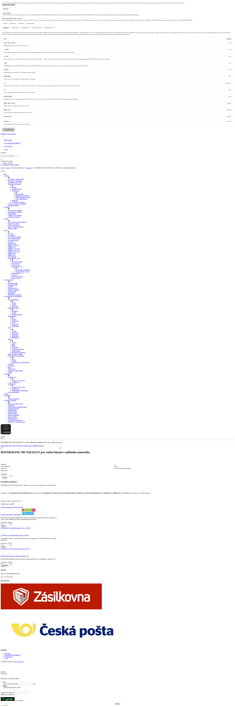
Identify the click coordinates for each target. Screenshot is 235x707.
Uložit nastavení (8, 129)
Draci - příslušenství (21, 199)
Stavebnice (7, 395)
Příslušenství (15, 326)
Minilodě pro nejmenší (14, 294)
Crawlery (10, 242)
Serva (9, 327)
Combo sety (15, 324)
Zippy (13, 344)
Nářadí (10, 372)
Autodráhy (7, 374)
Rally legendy (12, 243)
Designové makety (13, 205)
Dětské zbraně (12, 410)
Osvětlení (11, 364)
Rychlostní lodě (12, 285)
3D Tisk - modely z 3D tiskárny (17, 204)
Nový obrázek (19, 700)
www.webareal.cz (18, 661)
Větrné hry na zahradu (18, 202)
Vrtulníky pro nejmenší (14, 215)
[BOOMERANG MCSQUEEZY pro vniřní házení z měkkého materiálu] (117, 446)
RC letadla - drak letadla (15, 180)
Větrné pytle (11, 369)
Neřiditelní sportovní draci (23, 197)
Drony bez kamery (13, 223)
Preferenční (13, 23)
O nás (6, 149)
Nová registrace (11, 134)
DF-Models (15, 321)
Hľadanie (3, 152)
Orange (14, 303)
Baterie (10, 339)
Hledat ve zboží (7, 161)
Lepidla (14, 361)
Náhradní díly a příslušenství (20, 390)
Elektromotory (12, 316)
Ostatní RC (15, 306)
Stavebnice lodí (12, 288)
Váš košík (9, 140)
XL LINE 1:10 (16, 263)
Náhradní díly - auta (14, 258)
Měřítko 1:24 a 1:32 (14, 252)
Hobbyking (15, 334)
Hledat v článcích (8, 163)
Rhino (13, 346)
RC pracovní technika (14, 237)
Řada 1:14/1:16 (16, 278)
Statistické (21, 23)
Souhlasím (12, 4)
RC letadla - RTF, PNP (14, 182)
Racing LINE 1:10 (17, 266)
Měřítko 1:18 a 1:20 (14, 250)
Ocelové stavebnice (13, 399)
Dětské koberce (12, 418)
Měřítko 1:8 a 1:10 (13, 245)
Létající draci (15, 190)
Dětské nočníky (12, 412)
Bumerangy (28, 168)
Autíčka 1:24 (15, 382)
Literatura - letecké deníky (15, 370)
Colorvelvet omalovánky (15, 420)
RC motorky (11, 235)
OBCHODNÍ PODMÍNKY (12, 143)
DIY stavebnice (12, 417)
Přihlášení (3, 134)
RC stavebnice (12, 256)
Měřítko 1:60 (12, 253)
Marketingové (30, 23)
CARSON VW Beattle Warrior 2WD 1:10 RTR (15, 535)
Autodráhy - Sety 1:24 (18, 380)
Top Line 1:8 (15, 265)
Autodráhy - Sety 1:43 (18, 387)
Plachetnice (11, 293)
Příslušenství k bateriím (18, 352)
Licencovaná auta (13, 240)
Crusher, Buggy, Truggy (22, 271)
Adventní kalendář (13, 408)
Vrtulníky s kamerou (14, 217)
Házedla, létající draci (14, 184)
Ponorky (10, 286)
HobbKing (15, 311)
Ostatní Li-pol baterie (18, 349)
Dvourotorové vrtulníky (15, 210)
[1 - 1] (29, 448)
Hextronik (15, 332)
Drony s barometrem (14, 225)
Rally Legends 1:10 (17, 276)
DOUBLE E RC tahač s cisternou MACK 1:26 (14, 556)
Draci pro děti (19, 194)
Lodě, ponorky (8, 280)
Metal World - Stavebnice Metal (17, 407)
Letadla (8, 168)
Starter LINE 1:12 (17, 273)
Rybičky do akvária (13, 290)
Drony (6, 218)
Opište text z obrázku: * (8, 694)
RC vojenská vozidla (14, 238)
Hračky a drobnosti (13, 415)
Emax (13, 323)
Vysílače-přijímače (13, 299)
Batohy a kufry (12, 228)
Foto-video (11, 365)
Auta (5, 230)
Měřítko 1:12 (12, 247)
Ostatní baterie (16, 351)
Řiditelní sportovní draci (22, 195)
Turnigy (14, 313)
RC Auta (10, 233)
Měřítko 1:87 (12, 255)
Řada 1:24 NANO (17, 261)
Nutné (5, 23)
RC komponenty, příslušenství (13, 296)
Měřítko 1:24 (12, 377)
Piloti (9, 367)
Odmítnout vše (6, 4)
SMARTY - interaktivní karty (16, 422)
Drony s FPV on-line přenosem (17, 222)
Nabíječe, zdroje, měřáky (15, 354)
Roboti (6, 394)
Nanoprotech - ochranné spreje (21, 362)
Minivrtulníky (12, 214)
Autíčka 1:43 (15, 389)
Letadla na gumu (16, 189)
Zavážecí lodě (12, 291)
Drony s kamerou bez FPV (16, 227)
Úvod (2, 168)
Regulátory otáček (13, 308)
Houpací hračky (12, 413)
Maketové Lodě (12, 283)
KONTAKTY (8, 146)
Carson (14, 304)
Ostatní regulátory (17, 314)
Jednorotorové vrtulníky (15, 212)
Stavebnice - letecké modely (16, 179)
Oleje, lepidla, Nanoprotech (16, 356)
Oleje (13, 359)
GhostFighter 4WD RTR (22, 270)
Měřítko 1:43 (12, 384)
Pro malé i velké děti (10, 400)
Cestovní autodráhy (13, 392)
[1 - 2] (88, 448)
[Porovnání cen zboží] (6, 434)
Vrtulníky (7, 207)
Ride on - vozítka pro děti (15, 403)
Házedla (14, 187)
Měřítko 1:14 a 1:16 (14, 248)
